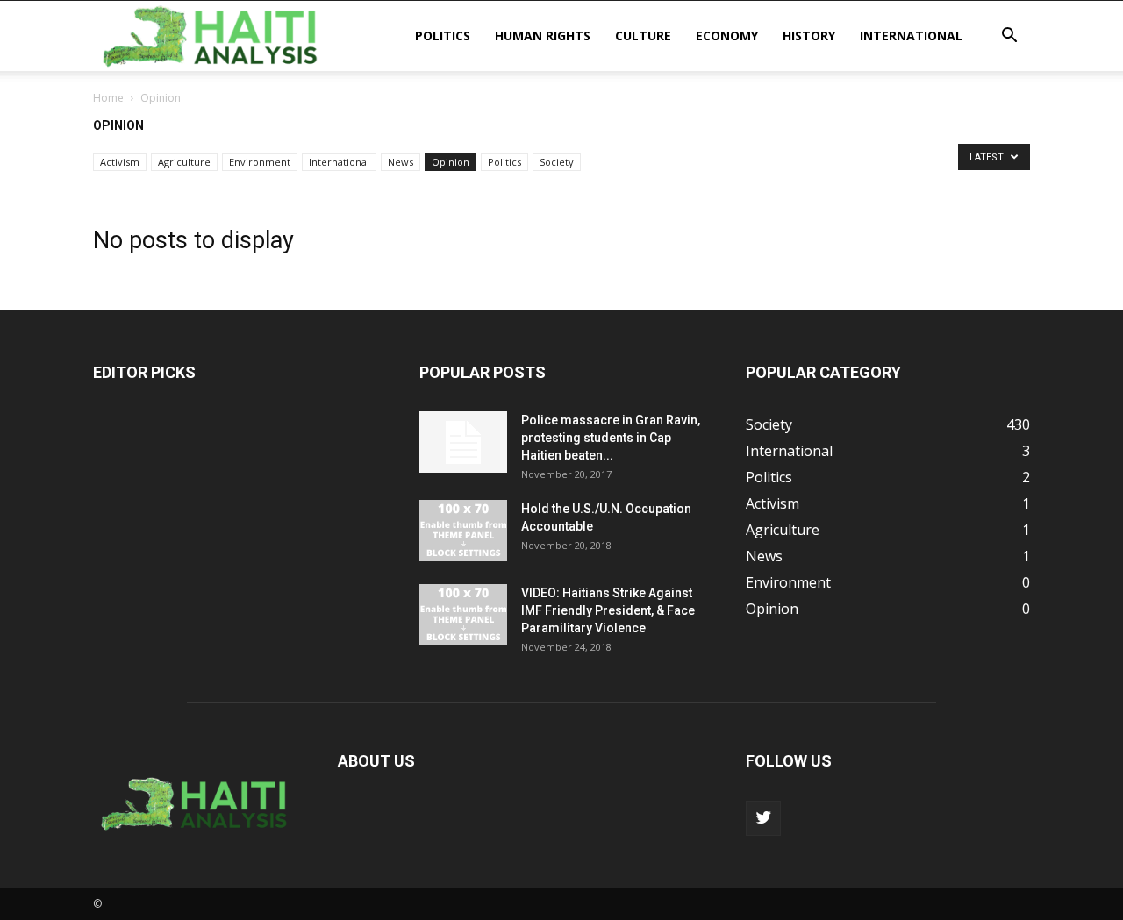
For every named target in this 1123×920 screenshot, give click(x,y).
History (809, 35)
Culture (643, 35)
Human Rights (542, 35)
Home (108, 97)
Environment (259, 161)
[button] (1009, 36)
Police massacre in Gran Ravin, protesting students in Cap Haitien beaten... (610, 437)
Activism (119, 161)
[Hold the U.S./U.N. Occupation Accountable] (463, 530)
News (400, 161)
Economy (727, 35)
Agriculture (184, 161)
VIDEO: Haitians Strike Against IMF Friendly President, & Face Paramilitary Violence (608, 610)
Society (557, 161)
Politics (442, 35)
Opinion (450, 161)
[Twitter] (763, 818)
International (911, 35)
